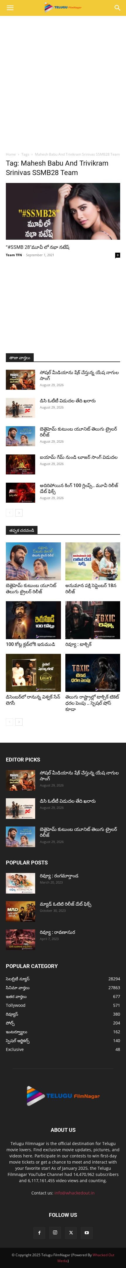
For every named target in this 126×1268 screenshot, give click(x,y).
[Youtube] (87, 1233)
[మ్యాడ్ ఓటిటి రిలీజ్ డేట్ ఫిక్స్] (20, 911)
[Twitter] (71, 1233)
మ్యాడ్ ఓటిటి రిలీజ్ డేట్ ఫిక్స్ (66, 904)
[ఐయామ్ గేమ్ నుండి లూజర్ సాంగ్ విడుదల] (20, 464)
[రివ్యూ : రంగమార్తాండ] (20, 883)
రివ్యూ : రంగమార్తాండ (59, 876)
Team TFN (14, 255)
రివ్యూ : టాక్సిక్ (78, 644)
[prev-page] (9, 512)
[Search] (118, 8)
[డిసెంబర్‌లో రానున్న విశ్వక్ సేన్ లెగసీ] (33, 673)
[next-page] (19, 512)
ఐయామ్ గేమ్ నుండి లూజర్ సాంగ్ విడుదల (79, 457)
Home (11, 154)
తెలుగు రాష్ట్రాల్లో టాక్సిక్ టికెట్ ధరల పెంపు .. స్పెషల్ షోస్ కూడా (92, 703)
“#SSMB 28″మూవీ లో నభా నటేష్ (37, 247)
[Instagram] (55, 1233)
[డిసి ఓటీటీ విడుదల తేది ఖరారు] (20, 408)
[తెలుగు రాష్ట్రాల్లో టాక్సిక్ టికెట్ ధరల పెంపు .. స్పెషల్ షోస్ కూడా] (92, 673)
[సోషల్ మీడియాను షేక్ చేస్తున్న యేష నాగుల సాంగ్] (20, 380)
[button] (10, 8)
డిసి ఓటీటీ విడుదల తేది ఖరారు (68, 401)
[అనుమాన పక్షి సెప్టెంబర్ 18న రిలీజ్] (92, 561)
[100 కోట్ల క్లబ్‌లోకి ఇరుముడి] (33, 620)
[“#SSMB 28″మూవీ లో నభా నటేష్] (63, 211)
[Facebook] (39, 1233)
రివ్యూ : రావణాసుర (57, 932)
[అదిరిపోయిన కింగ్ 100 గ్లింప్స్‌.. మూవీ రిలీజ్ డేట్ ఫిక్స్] (20, 493)
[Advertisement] (63, 82)
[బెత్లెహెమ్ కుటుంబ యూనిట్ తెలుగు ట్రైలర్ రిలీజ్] (20, 436)
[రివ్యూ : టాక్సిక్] (92, 620)
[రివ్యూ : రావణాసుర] (20, 939)
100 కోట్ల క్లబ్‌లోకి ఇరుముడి (30, 644)
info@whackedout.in (75, 1193)
